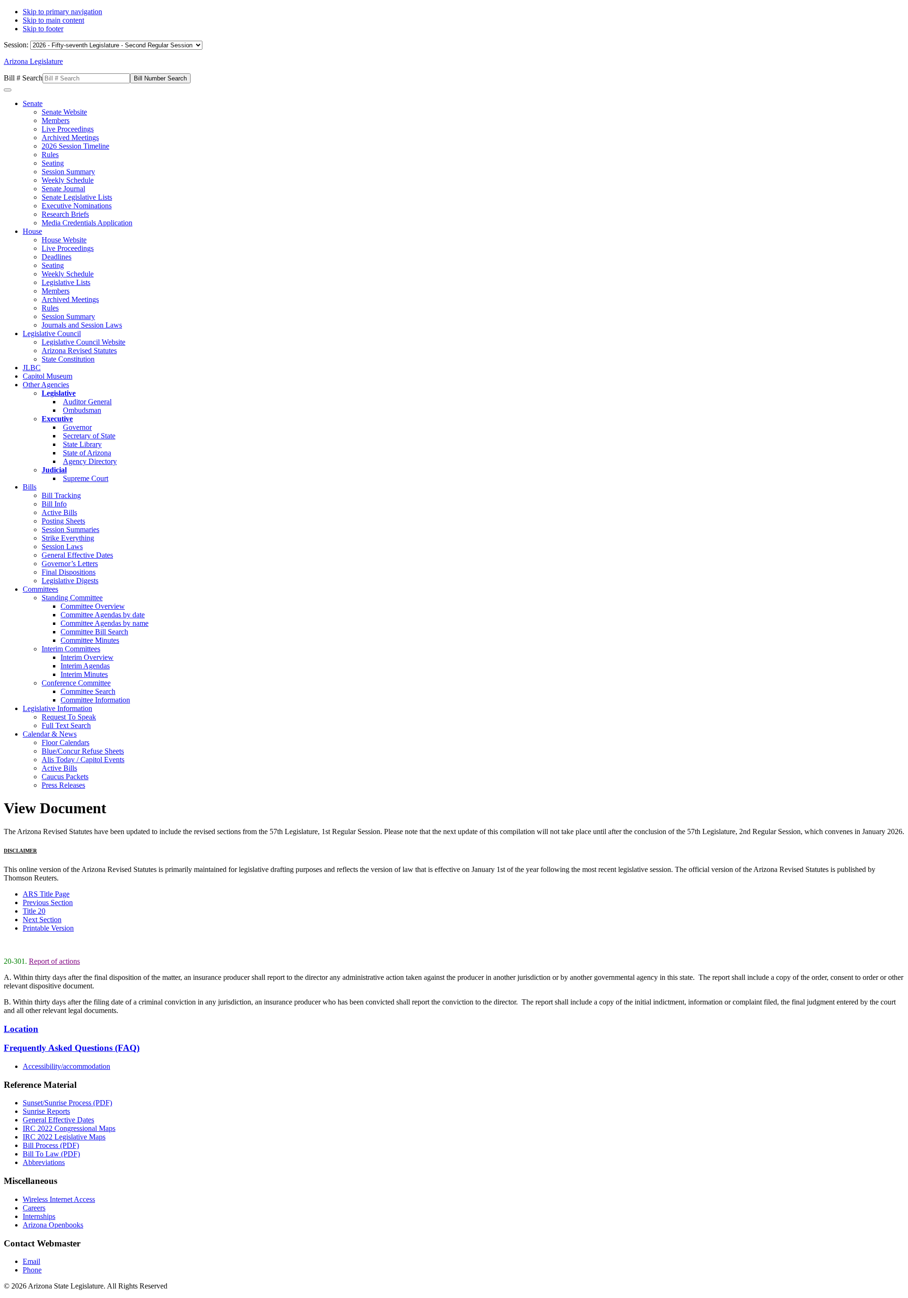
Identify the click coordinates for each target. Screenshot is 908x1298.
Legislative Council (52, 333)
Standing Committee (72, 598)
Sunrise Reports (46, 1111)
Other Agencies (46, 385)
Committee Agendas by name (104, 623)
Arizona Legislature (33, 61)
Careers (34, 1208)
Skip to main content (53, 20)
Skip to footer (43, 29)
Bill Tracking (61, 495)
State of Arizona (87, 453)
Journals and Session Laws (82, 325)
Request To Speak (69, 717)
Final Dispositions (69, 572)
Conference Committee (76, 683)
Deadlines (56, 257)
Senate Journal (63, 189)
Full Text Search (66, 725)
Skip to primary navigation (62, 12)
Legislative (59, 393)
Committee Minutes (90, 640)
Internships (39, 1216)
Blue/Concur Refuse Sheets (83, 751)
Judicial (54, 470)
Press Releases (63, 785)
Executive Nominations (77, 206)
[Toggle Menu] (7, 90)
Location (21, 1029)
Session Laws (62, 546)
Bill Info (54, 504)
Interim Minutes (84, 674)
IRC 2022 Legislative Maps (64, 1137)
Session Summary (68, 172)
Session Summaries (70, 529)
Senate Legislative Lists (77, 197)
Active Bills (59, 512)
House (32, 231)
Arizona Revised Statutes (79, 351)
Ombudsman (82, 410)
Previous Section (48, 902)
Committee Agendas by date (103, 615)
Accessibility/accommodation (66, 1066)
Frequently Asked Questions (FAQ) (72, 1048)
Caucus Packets (65, 777)
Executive (57, 419)
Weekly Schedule (68, 180)
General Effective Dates (77, 555)
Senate (33, 103)
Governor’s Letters (70, 564)
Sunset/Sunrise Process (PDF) (67, 1103)
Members (56, 120)
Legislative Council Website (83, 342)
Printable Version (48, 928)
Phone (32, 1270)
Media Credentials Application (87, 223)
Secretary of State (89, 436)
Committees (40, 589)
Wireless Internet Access (59, 1199)
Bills (29, 487)
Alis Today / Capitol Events (83, 760)
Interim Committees (71, 649)
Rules (50, 155)
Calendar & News (50, 734)
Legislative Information (57, 708)
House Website (64, 240)
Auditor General (87, 402)
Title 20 (34, 911)
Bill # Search (23, 78)
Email (31, 1261)
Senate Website (64, 112)
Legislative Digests (70, 581)
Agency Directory (90, 461)
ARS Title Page (46, 894)
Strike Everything (68, 538)
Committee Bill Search (94, 632)
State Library (82, 444)
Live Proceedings (68, 129)
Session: (17, 45)
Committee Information (95, 700)
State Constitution (68, 359)
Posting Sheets (63, 521)
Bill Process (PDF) (51, 1145)
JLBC (32, 368)
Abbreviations (44, 1162)
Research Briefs (65, 214)
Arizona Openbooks (53, 1225)
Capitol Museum (47, 376)
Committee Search (88, 691)
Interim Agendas (85, 666)
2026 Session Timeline (75, 146)
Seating (53, 163)
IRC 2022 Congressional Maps (69, 1128)
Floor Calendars (65, 742)
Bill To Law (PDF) (51, 1154)
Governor (77, 427)
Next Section (42, 920)
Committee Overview (93, 606)
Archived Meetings (70, 137)
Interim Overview (87, 657)
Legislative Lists (66, 282)
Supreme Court (85, 478)
